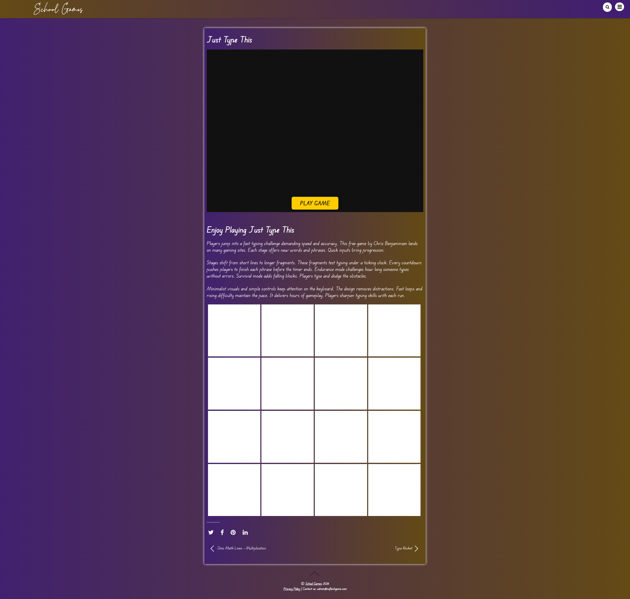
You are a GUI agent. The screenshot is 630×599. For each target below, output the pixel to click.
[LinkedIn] (246, 532)
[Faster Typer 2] (394, 384)
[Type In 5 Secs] (341, 384)
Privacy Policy (292, 589)
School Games (313, 583)
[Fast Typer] (234, 330)
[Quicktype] (394, 330)
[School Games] (58, 12)
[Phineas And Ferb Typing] (287, 330)
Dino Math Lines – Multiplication (242, 548)
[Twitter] (212, 532)
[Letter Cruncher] (341, 330)
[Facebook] (223, 532)
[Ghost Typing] (287, 384)
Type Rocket (366, 548)
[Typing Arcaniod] (234, 384)
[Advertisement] (315, 162)
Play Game (315, 203)
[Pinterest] (234, 532)
